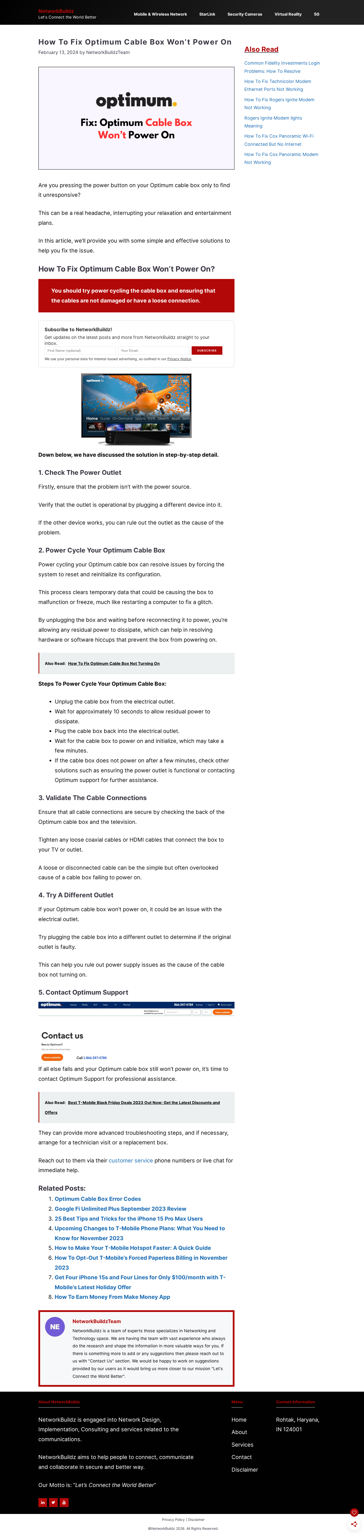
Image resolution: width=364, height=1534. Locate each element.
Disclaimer (245, 1469)
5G (316, 14)
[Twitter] (53, 1502)
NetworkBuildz (56, 11)
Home (239, 1419)
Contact (242, 1457)
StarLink (207, 14)
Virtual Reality (288, 14)
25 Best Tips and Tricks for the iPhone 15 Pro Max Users (129, 1218)
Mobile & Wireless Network (160, 14)
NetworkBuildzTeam (97, 1321)
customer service (131, 1160)
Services (243, 1444)
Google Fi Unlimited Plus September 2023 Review (120, 1209)
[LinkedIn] (42, 1502)
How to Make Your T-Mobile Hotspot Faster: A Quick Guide (133, 1248)
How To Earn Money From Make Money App (112, 1297)
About (239, 1432)
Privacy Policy (173, 1519)
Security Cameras (245, 14)
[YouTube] (64, 1502)
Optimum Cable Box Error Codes (98, 1199)
